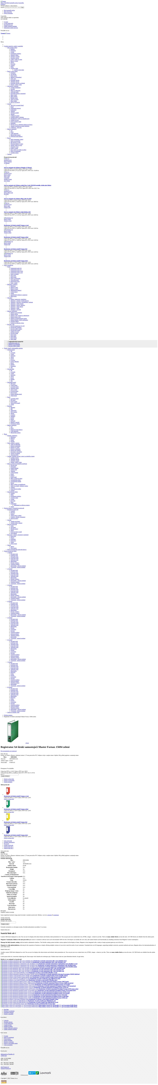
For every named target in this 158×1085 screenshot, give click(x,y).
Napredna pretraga (9, 1012)
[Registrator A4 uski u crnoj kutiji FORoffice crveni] (15, 972)
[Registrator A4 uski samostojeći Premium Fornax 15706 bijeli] (17, 996)
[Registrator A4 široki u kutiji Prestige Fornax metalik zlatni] (17, 977)
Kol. (2, 774)
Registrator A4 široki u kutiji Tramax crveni (16, 225)
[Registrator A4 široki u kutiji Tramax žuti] (8, 244)
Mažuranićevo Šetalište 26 (7, 1054)
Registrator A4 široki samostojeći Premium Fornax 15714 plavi (52, 984)
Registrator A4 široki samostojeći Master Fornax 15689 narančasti (54, 983)
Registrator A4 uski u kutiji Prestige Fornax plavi (41, 1003)
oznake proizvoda (8, 845)
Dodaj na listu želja (9, 799)
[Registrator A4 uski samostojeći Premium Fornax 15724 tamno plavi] (19, 990)
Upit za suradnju (8, 1045)
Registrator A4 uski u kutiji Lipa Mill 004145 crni (42, 1000)
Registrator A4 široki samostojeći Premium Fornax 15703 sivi (51, 987)
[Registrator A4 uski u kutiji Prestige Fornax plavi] (14, 1003)
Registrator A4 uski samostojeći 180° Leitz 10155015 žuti (48, 969)
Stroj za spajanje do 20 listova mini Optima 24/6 (17, 212)
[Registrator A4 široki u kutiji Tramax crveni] (8, 221)
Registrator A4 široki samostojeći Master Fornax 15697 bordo (51, 981)
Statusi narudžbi (8, 1040)
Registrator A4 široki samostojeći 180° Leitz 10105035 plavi (50, 960)
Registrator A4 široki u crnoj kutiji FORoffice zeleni (43, 999)
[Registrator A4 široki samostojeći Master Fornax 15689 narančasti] (18, 983)
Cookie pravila (8, 1025)
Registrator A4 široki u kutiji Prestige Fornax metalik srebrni (50, 975)
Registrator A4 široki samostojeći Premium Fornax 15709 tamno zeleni (58, 989)
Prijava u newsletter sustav (11, 1043)
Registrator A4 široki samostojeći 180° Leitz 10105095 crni (49, 962)
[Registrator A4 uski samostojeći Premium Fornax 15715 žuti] (17, 995)
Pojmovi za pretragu (9, 1011)
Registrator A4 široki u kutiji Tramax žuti (15, 249)
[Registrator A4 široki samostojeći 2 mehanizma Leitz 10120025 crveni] (20, 963)
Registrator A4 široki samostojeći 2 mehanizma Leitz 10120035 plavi (57, 965)
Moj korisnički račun (9, 10)
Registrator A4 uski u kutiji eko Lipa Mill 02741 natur (45, 978)
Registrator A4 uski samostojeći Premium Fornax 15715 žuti (50, 995)
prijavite (49, 915)
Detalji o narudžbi (8, 1014)
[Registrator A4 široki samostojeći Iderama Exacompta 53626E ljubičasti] (20, 974)
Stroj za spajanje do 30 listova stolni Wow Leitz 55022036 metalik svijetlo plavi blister (27, 185)
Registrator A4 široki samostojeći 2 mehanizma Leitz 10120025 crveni (58, 963)
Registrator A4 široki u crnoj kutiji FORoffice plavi (43, 980)
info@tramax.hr (5, 1067)
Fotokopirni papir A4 (13, 343)
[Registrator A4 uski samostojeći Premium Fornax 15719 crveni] (18, 992)
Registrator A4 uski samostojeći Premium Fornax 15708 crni (50, 997)
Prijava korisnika (8, 13)
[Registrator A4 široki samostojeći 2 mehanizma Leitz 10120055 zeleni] (20, 966)
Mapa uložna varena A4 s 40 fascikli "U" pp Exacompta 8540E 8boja (58, 1005)
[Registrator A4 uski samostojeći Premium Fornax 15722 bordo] (18, 993)
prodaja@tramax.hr (6, 1068)
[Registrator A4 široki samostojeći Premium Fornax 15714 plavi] (18, 984)
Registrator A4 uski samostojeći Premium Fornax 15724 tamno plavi (57, 990)
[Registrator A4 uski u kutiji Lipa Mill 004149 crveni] (15, 1002)
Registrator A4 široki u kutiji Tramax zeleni (16, 237)
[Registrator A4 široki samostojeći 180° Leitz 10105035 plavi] (17, 960)
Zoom (27, 743)
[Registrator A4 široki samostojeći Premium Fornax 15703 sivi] (17, 987)
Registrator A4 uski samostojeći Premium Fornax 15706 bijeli (51, 996)
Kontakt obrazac (8, 1022)
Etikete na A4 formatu (14, 344)
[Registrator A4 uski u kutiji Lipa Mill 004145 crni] (14, 1000)
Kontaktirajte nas (8, 24)
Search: (3, 7)
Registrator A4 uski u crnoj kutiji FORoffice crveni (43, 972)
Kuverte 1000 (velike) (14, 346)
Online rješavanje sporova (10, 1028)
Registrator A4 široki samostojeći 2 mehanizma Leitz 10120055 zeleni (58, 966)
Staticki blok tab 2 (8, 848)
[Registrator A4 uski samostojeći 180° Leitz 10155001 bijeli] (17, 968)
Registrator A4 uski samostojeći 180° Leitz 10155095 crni (48, 971)
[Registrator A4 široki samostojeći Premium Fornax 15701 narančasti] (19, 986)
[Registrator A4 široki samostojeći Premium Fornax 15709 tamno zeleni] (20, 989)
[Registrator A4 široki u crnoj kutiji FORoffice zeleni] (15, 999)
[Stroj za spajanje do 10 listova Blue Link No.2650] (8, 194)
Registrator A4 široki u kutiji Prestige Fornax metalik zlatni (49, 977)
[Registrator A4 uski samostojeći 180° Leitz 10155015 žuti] (16, 969)
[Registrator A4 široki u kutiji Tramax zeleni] (8, 232)
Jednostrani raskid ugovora (11, 27)
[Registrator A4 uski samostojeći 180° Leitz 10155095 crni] (16, 971)
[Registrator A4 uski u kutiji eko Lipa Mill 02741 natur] (15, 978)
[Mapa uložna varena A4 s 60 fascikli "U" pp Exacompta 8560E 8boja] (20, 1006)
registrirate (56, 915)
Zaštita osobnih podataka (10, 26)
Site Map (6, 1009)
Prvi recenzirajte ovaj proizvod (9, 751)
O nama (6, 22)
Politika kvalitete (8, 1026)
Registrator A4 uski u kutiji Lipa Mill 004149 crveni (43, 1002)
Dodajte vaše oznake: (6, 920)
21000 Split (4, 1055)
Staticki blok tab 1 (8, 846)
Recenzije (6, 843)
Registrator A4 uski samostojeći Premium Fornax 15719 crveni (52, 992)
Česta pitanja (7, 1039)
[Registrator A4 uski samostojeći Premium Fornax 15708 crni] (17, 997)
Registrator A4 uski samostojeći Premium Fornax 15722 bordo (52, 993)
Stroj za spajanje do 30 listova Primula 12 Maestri (18, 167)
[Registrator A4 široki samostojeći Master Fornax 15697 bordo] (17, 981)
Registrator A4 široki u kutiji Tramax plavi (16, 260)
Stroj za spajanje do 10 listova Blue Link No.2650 (17, 198)
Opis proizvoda (8, 841)
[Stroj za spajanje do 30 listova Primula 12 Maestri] (8, 163)
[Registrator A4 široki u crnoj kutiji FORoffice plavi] (15, 980)
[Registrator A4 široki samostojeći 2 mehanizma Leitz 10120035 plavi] (19, 965)
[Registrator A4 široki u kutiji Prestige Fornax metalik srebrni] (17, 975)
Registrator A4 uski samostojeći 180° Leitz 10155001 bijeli (49, 968)
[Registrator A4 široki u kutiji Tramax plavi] (8, 256)
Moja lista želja (8, 11)
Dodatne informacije (9, 842)
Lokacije (6, 1020)
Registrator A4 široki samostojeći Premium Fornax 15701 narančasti (57, 986)
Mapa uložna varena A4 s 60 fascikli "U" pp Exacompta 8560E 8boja (58, 1006)
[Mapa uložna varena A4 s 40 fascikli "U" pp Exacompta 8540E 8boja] (20, 1005)
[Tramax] (3, 1)
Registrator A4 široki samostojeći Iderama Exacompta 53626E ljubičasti (59, 974)
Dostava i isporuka (9, 1042)
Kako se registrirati (9, 1037)
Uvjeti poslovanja (8, 23)
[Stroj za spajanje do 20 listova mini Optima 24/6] (8, 207)
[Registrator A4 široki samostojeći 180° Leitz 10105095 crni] (17, 962)
